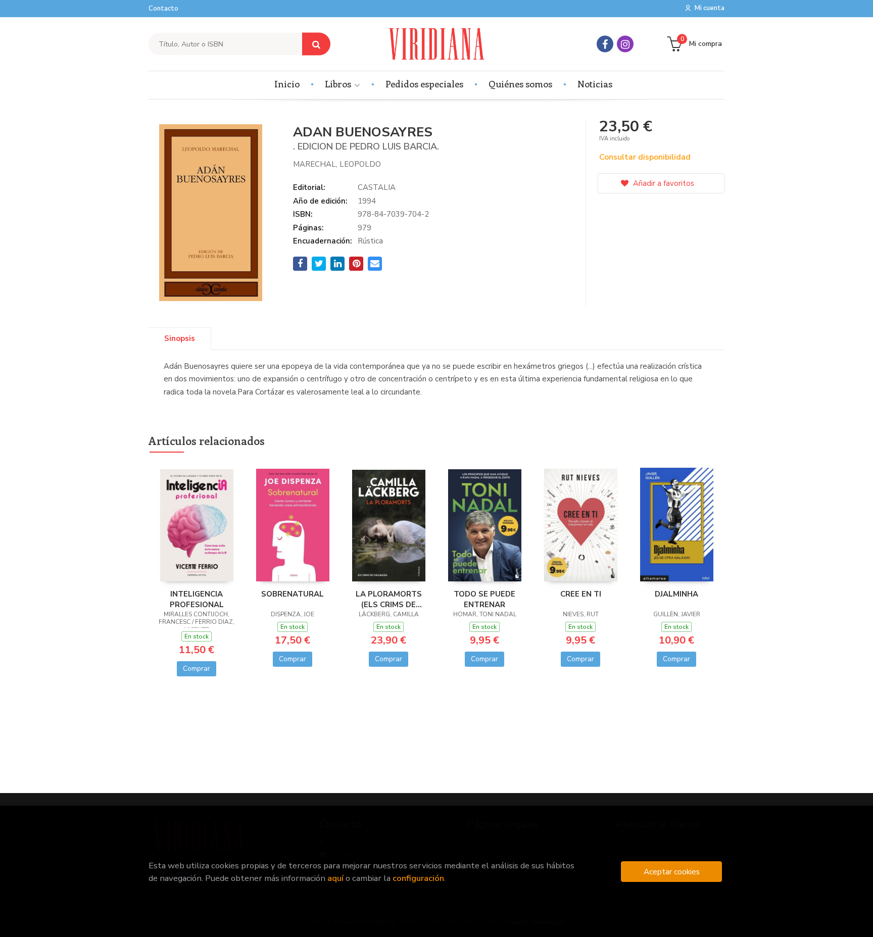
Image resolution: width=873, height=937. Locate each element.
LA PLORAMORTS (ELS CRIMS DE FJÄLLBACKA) (389, 599)
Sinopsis (179, 338)
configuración (418, 878)
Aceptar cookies (672, 871)
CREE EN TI (580, 594)
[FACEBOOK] (605, 44)
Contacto (163, 8)
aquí (335, 878)
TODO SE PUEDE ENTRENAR (484, 599)
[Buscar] (316, 44)
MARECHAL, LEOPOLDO (337, 164)
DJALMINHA (676, 594)
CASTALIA (377, 187)
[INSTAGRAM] (625, 44)
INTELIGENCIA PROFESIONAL (197, 599)
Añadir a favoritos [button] (662, 183)
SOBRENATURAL (292, 594)
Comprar (196, 668)
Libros (339, 84)
